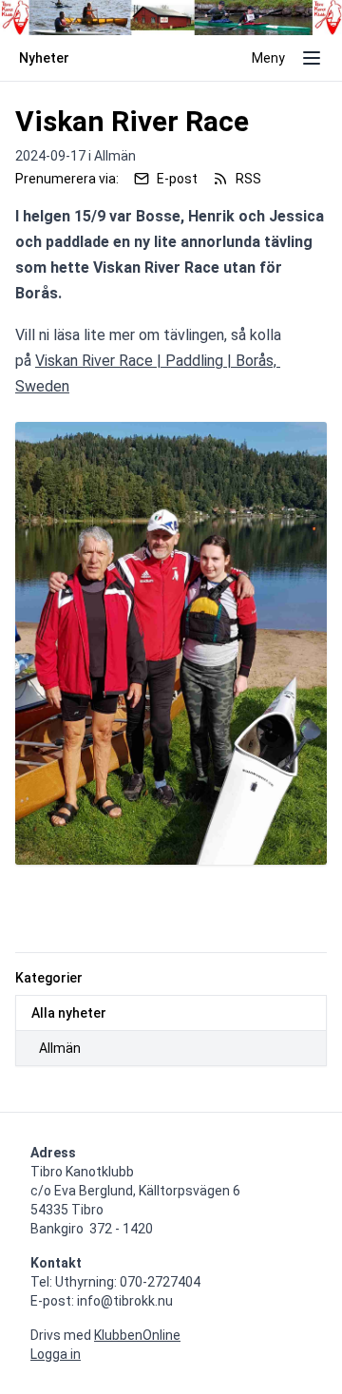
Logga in (55, 1354)
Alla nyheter (68, 1013)
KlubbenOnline (137, 1335)
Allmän (60, 1048)
